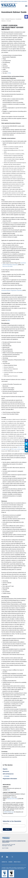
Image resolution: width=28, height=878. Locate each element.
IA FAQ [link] (9, 73)
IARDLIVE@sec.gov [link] (9, 811)
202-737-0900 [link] (5, 848)
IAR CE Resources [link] (8, 774)
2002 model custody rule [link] (16, 449)
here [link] (8, 789)
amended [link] (7, 449)
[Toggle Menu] (26, 6)
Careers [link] (10, 861)
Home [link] (2, 19)
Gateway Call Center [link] (12, 798)
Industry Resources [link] (10, 19)
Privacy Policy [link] (17, 861)
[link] (26, 17)
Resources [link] (6, 771)
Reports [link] (5, 769)
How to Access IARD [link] (8, 266)
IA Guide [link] (6, 776)
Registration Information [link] (10, 778)
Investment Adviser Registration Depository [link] (11, 290)
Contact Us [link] (4, 861)
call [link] (11, 797)
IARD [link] (8, 320)
